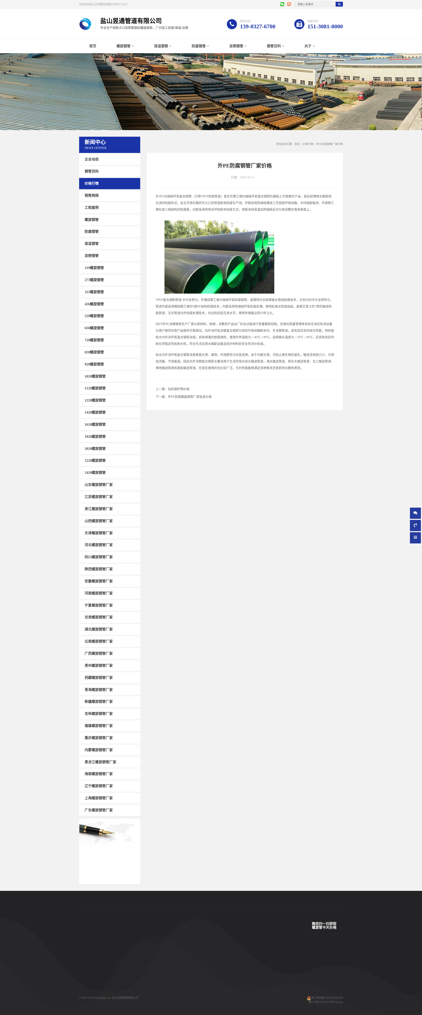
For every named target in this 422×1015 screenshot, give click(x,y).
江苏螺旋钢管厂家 (99, 497)
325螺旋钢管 (94, 292)
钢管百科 (274, 46)
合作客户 (156, 968)
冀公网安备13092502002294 (327, 997)
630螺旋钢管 (94, 328)
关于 (307, 46)
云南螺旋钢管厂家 (99, 641)
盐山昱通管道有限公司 (125, 997)
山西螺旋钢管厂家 (99, 521)
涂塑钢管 (236, 46)
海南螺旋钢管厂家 (99, 774)
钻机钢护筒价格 (178, 389)
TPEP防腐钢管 (123, 961)
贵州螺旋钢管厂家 (99, 665)
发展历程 (192, 975)
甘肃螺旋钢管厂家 (99, 617)
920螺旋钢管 (94, 364)
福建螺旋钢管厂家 (99, 726)
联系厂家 (192, 968)
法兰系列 (84, 988)
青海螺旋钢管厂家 (99, 689)
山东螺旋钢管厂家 (99, 485)
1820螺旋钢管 (95, 436)
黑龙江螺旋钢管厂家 (100, 762)
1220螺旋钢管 (95, 400)
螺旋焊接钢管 (123, 955)
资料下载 (156, 981)
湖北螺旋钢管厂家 (99, 629)
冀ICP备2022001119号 (321, 1002)
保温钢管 (161, 46)
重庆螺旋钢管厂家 (99, 738)
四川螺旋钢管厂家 (99, 557)
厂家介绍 (192, 955)
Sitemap (339, 1002)
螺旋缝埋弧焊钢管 (125, 975)
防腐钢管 (199, 46)
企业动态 (92, 159)
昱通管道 (156, 955)
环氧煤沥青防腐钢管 (127, 994)
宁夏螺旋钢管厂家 (99, 605)
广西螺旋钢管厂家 (99, 653)
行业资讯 (228, 975)
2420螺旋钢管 (95, 472)
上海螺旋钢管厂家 (99, 798)
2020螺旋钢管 (95, 448)
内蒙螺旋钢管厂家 (99, 750)
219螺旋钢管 (94, 268)
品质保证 (156, 988)
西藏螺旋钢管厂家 (99, 677)
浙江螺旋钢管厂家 (99, 509)
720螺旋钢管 (94, 340)
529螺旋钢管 (94, 316)
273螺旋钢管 (94, 280)
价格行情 (92, 183)
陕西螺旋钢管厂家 (99, 569)
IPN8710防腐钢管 (125, 981)
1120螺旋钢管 (95, 388)
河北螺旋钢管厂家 (99, 545)
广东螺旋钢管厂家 (99, 810)
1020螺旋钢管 (95, 376)
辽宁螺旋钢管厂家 (99, 786)
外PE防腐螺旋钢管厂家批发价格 (190, 396)
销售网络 (92, 195)
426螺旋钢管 (94, 304)
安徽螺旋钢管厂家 (99, 581)
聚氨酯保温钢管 (124, 968)
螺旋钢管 (123, 46)
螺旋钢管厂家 (87, 994)
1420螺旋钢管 (95, 412)
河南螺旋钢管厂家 (99, 593)
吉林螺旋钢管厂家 (99, 713)
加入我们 (192, 981)
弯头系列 (84, 981)
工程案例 (92, 207)
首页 (92, 46)
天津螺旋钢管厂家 (99, 533)
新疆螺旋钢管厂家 (99, 701)
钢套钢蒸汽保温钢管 (127, 988)
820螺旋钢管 (94, 352)
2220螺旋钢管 (95, 460)
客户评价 (156, 975)
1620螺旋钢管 (95, 424)
